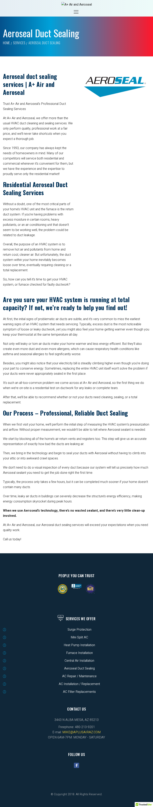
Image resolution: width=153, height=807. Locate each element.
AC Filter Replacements (79, 691)
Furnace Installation (79, 653)
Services (19, 42)
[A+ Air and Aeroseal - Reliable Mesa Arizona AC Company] (76, 4)
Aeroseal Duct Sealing (79, 668)
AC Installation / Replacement (79, 684)
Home (6, 42)
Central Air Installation (79, 660)
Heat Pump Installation (79, 645)
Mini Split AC (79, 637)
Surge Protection (79, 629)
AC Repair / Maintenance (79, 676)
